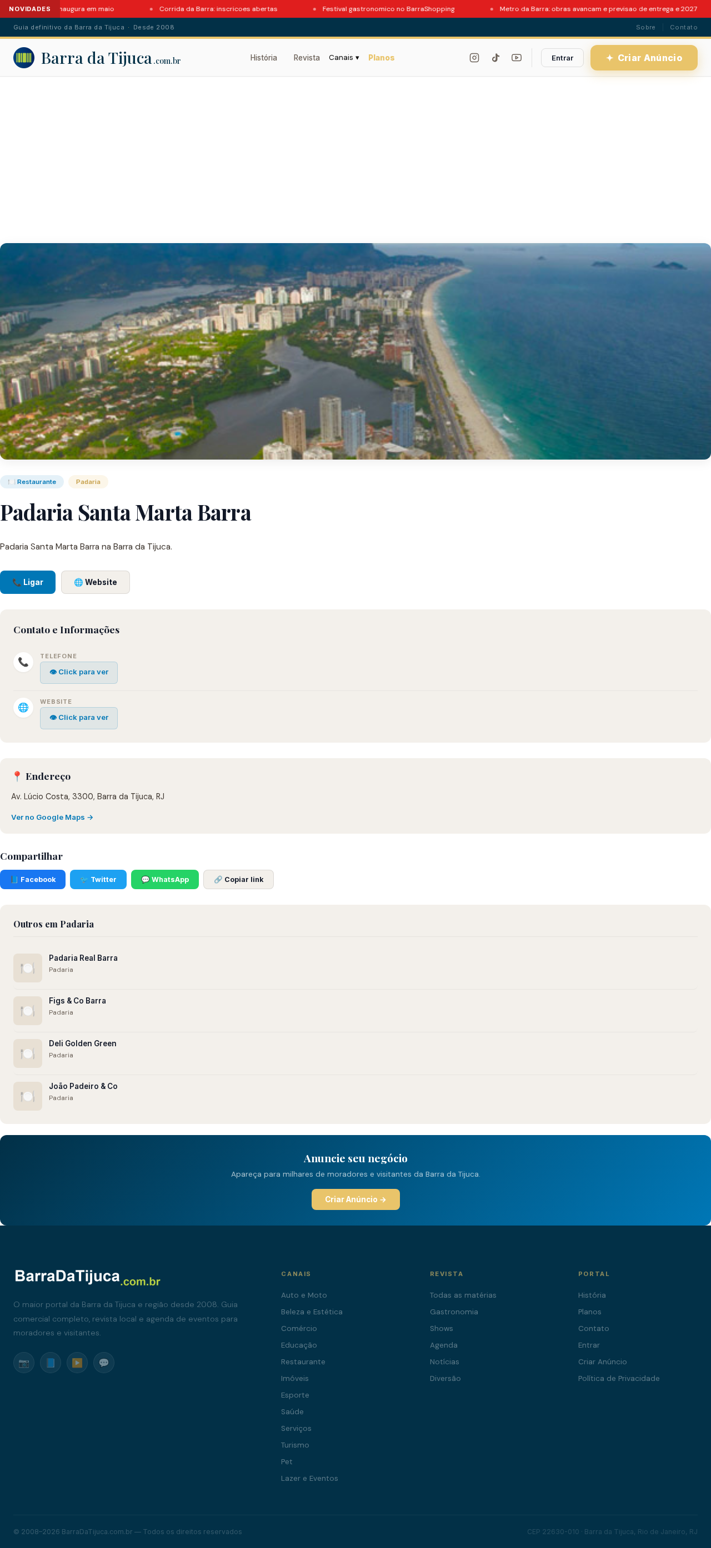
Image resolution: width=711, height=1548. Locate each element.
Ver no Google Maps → (52, 817)
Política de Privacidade (619, 1378)
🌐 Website (95, 582)
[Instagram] (474, 57)
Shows (441, 1328)
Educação (299, 1345)
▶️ (77, 1363)
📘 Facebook (33, 879)
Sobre (646, 27)
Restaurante (303, 1362)
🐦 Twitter (98, 879)
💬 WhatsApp (165, 879)
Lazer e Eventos (309, 1478)
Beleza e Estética (312, 1312)
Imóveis (295, 1378)
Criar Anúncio (644, 57)
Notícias (444, 1362)
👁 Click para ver (78, 671)
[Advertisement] (355, 160)
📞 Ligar (27, 582)
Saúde (292, 1411)
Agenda (444, 1345)
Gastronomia (454, 1312)
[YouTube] (516, 57)
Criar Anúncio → (356, 1199)
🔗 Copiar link (238, 879)
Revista (307, 57)
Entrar (562, 57)
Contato (684, 27)
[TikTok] (495, 57)
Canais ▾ (344, 57)
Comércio (299, 1328)
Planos (381, 57)
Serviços (296, 1428)
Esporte (295, 1395)
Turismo (295, 1445)
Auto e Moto (304, 1295)
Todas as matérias (463, 1295)
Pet (287, 1461)
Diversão (445, 1378)
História (264, 57)
